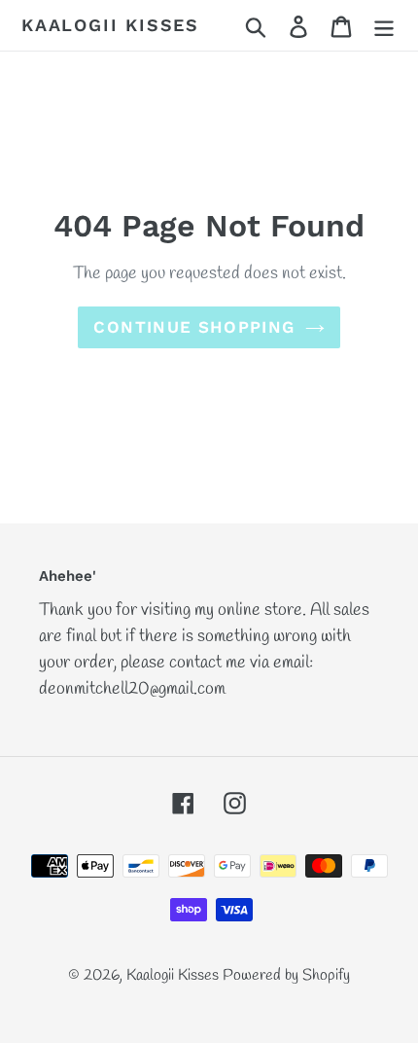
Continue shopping (194, 327)
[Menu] (384, 26)
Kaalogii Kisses (110, 25)
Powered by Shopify (286, 975)
